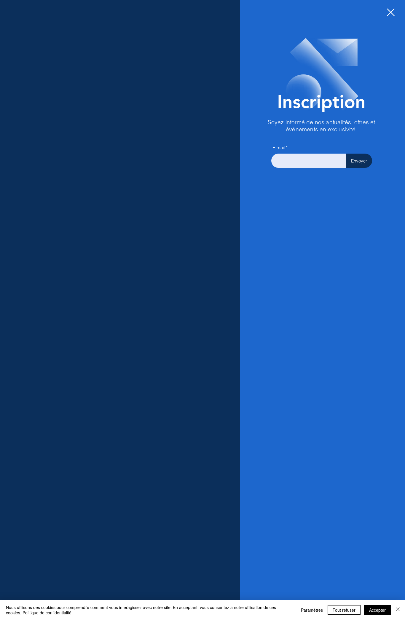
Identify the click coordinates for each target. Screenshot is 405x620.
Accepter (377, 610)
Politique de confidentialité (47, 613)
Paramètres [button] (312, 610)
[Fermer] (397, 610)
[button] (391, 12)
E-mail (278, 147)
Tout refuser (344, 610)
